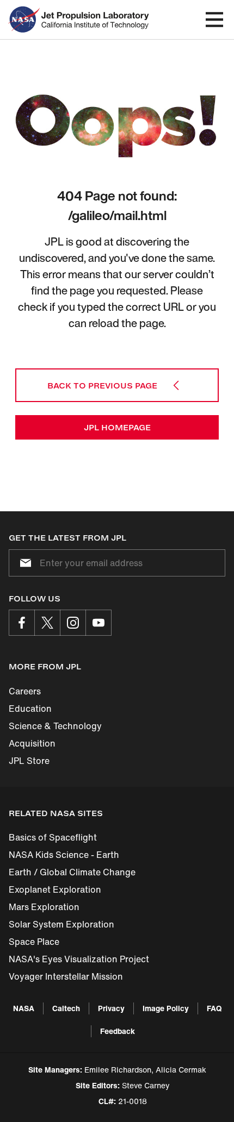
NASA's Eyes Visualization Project (79, 959)
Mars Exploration (44, 906)
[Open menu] (214, 19)
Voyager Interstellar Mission (66, 976)
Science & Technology (55, 725)
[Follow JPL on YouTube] (98, 623)
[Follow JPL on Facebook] (22, 623)
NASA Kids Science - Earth (64, 854)
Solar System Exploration (61, 924)
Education (30, 708)
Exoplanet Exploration (55, 889)
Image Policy (166, 1008)
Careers (25, 691)
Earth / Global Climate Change (72, 872)
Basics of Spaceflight (53, 837)
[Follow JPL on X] (47, 623)
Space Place (34, 941)
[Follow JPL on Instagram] (73, 623)
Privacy (111, 1008)
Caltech (66, 1008)
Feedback (117, 1031)
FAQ (214, 1008)
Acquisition (32, 743)
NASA (23, 1008)
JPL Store (29, 760)
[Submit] (23, 563)
